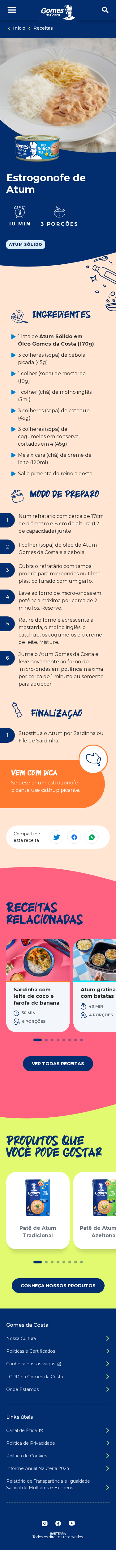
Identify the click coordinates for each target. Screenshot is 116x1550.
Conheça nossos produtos (58, 1285)
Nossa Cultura (21, 1338)
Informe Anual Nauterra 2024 (37, 1468)
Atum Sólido (25, 244)
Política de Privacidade (30, 1443)
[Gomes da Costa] (58, 12)
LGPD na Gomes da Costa (34, 1377)
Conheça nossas (30, 1364)
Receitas (43, 28)
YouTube (72, 1523)
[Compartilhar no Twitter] (56, 837)
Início (19, 28)
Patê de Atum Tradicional (37, 1231)
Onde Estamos (22, 1389)
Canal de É (21, 1430)
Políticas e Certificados (30, 1351)
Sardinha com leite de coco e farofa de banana (36, 996)
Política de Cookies (26, 1456)
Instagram (44, 1523)
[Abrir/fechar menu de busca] (105, 10)
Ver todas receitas (58, 1063)
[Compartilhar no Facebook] (74, 837)
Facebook (58, 1523)
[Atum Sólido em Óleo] (37, 147)
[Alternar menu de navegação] (12, 10)
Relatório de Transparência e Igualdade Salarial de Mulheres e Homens (48, 1484)
